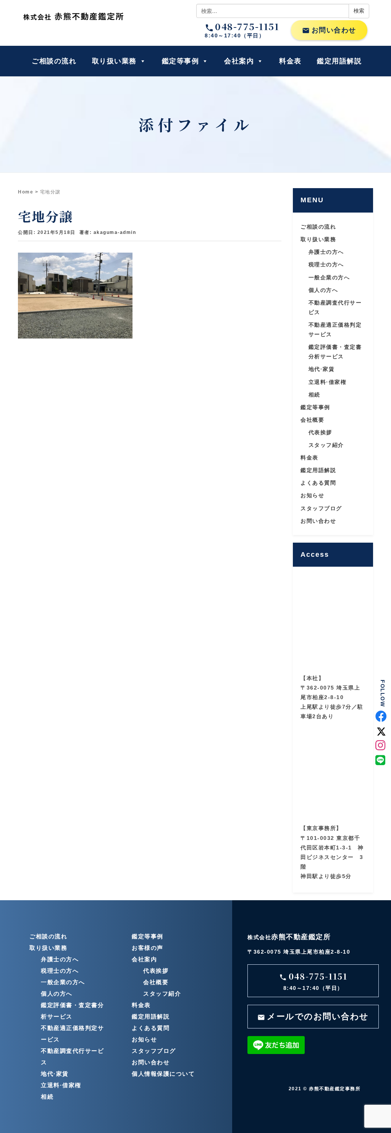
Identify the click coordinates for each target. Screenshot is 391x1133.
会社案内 (239, 61)
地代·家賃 (322, 369)
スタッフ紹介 (326, 445)
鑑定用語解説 (339, 61)
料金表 (290, 61)
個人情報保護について (163, 1073)
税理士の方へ (326, 264)
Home (25, 192)
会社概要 (312, 420)
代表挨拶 (320, 432)
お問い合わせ (329, 30)
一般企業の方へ (329, 277)
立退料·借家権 (328, 382)
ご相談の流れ (54, 61)
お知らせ (312, 495)
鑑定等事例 (180, 61)
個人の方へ (323, 290)
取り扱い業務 (114, 61)
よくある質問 (318, 483)
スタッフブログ (321, 508)
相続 (314, 395)
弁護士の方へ (326, 252)
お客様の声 (147, 947)
